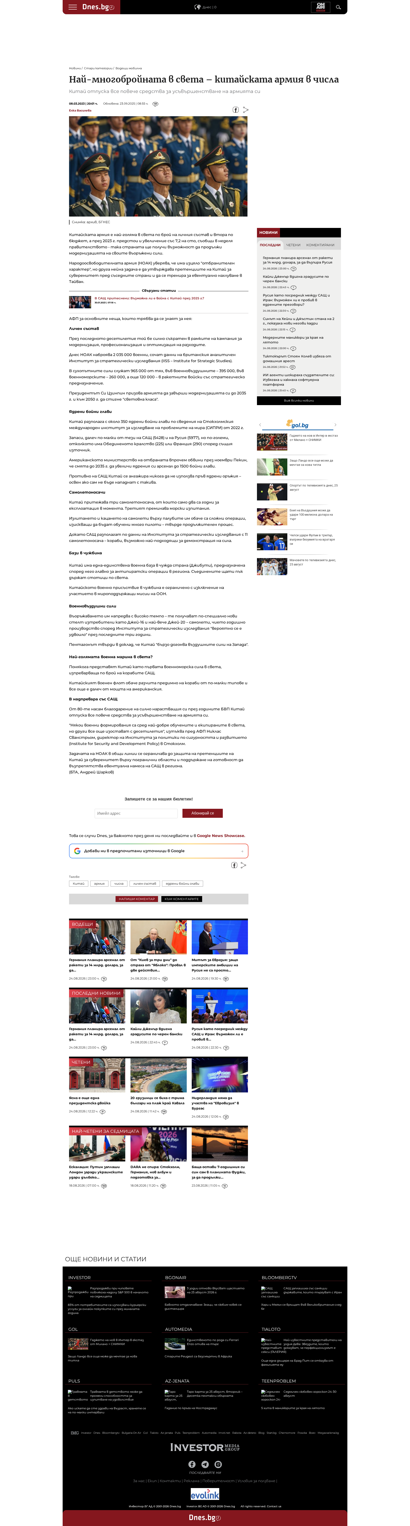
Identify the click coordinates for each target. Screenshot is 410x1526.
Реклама (192, 1481)
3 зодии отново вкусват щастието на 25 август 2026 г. (216, 1290)
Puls (74, 1381)
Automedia (178, 1329)
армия (99, 883)
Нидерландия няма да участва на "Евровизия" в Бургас (215, 1103)
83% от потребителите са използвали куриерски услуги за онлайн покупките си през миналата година (107, 1309)
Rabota (236, 1432)
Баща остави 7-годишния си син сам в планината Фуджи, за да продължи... (219, 1172)
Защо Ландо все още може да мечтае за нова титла (311, 463)
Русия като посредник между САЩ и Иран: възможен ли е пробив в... (220, 1034)
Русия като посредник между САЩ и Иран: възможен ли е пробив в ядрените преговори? (296, 300)
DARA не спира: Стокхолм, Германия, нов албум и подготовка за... (155, 1172)
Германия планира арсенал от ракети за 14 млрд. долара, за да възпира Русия (298, 260)
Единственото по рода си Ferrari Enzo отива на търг (213, 1342)
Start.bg (272, 1432)
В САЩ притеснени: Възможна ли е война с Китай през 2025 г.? (149, 298)
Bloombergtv (279, 1277)
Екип (152, 1481)
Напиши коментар (137, 899)
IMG (75, 1432)
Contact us (274, 1506)
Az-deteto (249, 1432)
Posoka (302, 1432)
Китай (78, 883)
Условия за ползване (256, 1481)
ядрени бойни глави (182, 883)
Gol (73, 1329)
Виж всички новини (299, 400)
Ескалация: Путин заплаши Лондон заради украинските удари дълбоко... (96, 1172)
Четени (293, 245)
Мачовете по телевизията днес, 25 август (313, 562)
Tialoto (271, 1329)
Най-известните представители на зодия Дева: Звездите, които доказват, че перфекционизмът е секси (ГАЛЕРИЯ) (301, 1346)
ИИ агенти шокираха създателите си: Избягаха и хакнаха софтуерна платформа (298, 379)
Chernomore (287, 1432)
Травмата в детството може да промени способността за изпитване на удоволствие (116, 1395)
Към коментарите (182, 899)
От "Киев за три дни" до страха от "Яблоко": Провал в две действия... (158, 965)
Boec (312, 1432)
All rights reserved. (198, 1506)
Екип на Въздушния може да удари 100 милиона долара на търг (311, 515)
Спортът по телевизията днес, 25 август (314, 487)
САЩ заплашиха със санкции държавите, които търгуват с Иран (313, 1290)
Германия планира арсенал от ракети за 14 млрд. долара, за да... (97, 965)
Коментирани (320, 245)
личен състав (144, 883)
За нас (139, 1481)
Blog (261, 1432)
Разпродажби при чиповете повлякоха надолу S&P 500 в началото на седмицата (119, 1292)
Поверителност (218, 1481)
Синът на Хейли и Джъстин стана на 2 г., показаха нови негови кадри (298, 321)
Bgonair (175, 1277)
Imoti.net (224, 1432)
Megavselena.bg (328, 1432)
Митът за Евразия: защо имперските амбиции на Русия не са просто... (215, 965)
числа (119, 883)
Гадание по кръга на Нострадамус (191, 1408)
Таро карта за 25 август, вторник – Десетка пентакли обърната (214, 1393)
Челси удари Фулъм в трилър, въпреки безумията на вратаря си (312, 539)
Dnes (96, 1432)
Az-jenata (177, 1381)
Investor (79, 1277)
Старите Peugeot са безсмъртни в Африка (198, 1356)
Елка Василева (80, 110)
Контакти (170, 1481)
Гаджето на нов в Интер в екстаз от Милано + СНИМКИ (314, 438)
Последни (270, 245)
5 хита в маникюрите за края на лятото (293, 1408)
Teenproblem (279, 1381)
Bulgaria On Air (131, 1432)
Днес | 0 (209, 7)
